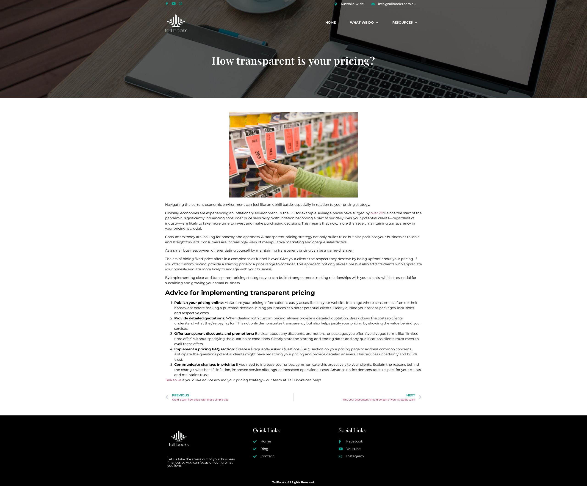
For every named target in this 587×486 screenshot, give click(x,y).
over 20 (376, 213)
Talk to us (173, 380)
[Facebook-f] (166, 3)
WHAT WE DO (362, 22)
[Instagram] (180, 3)
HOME (330, 22)
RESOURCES (402, 22)
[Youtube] (173, 3)
